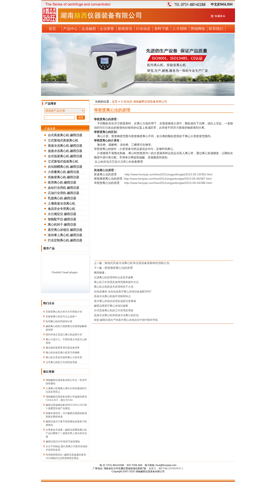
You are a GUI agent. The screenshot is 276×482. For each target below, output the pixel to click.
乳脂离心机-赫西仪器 (62, 198)
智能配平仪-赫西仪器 (62, 219)
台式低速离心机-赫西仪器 (65, 156)
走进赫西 (88, 29)
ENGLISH (225, 4)
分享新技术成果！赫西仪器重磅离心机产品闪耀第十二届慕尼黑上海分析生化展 (66, 433)
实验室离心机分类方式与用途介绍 (64, 311)
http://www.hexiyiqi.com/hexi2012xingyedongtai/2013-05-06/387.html (168, 178)
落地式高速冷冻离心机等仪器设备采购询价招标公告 (137, 263)
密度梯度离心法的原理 (118, 267)
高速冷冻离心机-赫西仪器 (65, 145)
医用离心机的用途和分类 (59, 321)
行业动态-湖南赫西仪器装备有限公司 (144, 101)
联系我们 (216, 29)
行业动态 (143, 29)
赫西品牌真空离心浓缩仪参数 (111, 305)
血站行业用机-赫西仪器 (63, 187)
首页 (52, 29)
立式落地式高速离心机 (63, 140)
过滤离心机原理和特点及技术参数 (113, 277)
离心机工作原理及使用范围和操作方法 (116, 282)
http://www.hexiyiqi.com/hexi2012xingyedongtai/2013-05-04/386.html (168, 182)
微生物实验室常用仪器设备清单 (63, 347)
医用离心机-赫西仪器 (62, 182)
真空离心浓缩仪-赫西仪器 (65, 229)
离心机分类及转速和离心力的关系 (64, 357)
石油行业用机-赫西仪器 (63, 193)
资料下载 (161, 29)
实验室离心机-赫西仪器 (63, 177)
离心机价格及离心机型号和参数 (63, 352)
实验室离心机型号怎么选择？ (61, 316)
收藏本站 (218, 18)
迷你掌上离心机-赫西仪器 (65, 235)
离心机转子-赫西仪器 (62, 224)
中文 (214, 4)
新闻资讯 (125, 29)
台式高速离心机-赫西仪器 (65, 135)
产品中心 (70, 29)
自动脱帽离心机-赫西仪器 (65, 166)
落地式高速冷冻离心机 (117, 161)
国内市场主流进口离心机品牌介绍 (64, 334)
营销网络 (198, 29)
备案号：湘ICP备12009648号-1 (166, 468)
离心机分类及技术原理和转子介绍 (113, 286)
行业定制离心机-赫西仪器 (65, 240)
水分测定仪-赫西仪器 (62, 214)
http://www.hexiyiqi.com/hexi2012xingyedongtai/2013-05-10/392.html (168, 174)
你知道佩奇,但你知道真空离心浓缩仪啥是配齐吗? (122, 291)
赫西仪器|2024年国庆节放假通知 (63, 441)
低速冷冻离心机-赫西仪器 (65, 151)
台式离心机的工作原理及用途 (61, 362)
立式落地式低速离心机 (63, 161)
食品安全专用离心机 (61, 208)
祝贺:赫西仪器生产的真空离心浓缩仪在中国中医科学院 (126, 319)
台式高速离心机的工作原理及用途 (113, 310)
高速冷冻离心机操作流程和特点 (112, 296)
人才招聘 (179, 29)
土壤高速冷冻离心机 (61, 203)
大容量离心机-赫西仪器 (63, 172)
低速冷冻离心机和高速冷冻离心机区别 (116, 315)
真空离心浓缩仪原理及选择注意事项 (115, 301)
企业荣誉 (107, 29)
